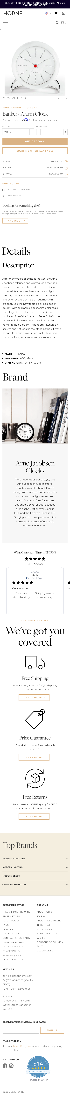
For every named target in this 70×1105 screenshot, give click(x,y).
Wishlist (41, 938)
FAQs (6, 925)
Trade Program (12, 933)
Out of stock (35, 141)
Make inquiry (15, 221)
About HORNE (44, 912)
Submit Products (47, 933)
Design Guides (45, 950)
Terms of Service (13, 946)
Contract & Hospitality (16, 938)
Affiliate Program (13, 942)
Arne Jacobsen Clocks (19, 108)
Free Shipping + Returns (16, 912)
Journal (42, 916)
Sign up (52, 1030)
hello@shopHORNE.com (19, 190)
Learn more (33, 697)
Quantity (41, 126)
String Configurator (15, 959)
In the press (43, 925)
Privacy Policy (11, 951)
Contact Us (9, 929)
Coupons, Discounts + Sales (50, 944)
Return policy (11, 920)
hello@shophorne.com (19, 975)
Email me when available (35, 151)
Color (6, 126)
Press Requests (12, 955)
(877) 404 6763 (14, 195)
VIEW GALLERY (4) (14, 97)
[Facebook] (5, 1067)
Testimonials (44, 929)
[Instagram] (11, 1067)
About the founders (49, 920)
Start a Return (11, 916)
